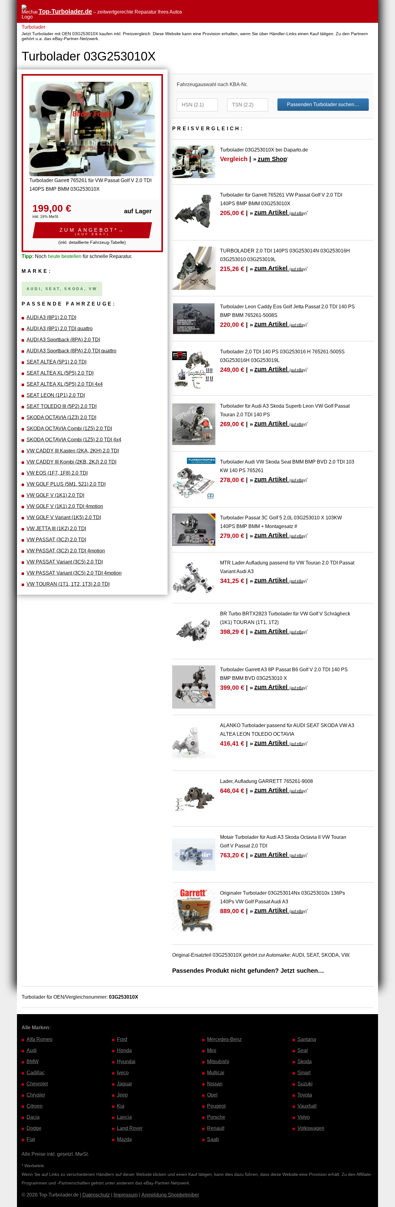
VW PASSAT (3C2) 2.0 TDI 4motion (66, 550)
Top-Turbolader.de (65, 11)
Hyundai (126, 1061)
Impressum (126, 1194)
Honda (124, 1050)
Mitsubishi (218, 1061)
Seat (302, 1050)
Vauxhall (307, 1106)
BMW (33, 1061)
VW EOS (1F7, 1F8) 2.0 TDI (57, 473)
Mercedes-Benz (224, 1039)
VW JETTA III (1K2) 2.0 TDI (56, 528)
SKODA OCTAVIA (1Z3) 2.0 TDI (61, 417)
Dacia (33, 1117)
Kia (120, 1106)
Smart (303, 1072)
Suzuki (305, 1083)
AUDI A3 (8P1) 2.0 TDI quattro (60, 328)
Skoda (304, 1061)
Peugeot (216, 1106)
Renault (215, 1128)
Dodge (34, 1128)
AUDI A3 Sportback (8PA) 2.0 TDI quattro (71, 350)
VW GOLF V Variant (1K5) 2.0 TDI (64, 517)
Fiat (31, 1139)
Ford (122, 1039)
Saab (213, 1139)
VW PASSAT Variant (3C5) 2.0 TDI (65, 561)
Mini (211, 1050)
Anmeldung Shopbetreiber (170, 1194)
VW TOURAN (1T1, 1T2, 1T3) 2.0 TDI (68, 584)
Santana (306, 1039)
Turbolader (33, 27)
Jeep (122, 1094)
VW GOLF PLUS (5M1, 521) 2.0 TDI (66, 484)
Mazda (124, 1139)
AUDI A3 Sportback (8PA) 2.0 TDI (63, 339)
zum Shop (272, 159)
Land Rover (130, 1128)
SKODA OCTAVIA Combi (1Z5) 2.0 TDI (69, 428)
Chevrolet (37, 1083)
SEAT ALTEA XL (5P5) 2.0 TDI (60, 373)
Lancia (124, 1117)
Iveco (123, 1072)
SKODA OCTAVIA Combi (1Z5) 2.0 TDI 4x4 (74, 439)
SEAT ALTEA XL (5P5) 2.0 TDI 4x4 (65, 384)
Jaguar (124, 1083)
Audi (32, 1050)
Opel (212, 1094)
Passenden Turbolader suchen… (323, 104)
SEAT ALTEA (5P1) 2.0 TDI (56, 361)
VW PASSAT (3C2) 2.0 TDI (56, 539)
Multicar (215, 1072)
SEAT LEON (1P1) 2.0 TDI (56, 395)
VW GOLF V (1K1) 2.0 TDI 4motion (65, 506)
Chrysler (36, 1094)
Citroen (35, 1106)
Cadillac (36, 1072)
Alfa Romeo (39, 1039)
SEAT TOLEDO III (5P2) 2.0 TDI (62, 406)
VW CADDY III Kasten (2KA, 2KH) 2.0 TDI (73, 450)
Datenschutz (96, 1194)
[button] (92, 230)
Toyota (304, 1094)
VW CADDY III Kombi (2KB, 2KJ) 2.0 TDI (71, 461)
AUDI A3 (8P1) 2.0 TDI (51, 317)
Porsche (216, 1117)
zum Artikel (280, 212)
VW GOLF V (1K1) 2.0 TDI (55, 495)
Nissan (214, 1083)
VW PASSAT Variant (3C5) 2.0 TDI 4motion (74, 573)
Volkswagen (310, 1128)
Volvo (303, 1117)
